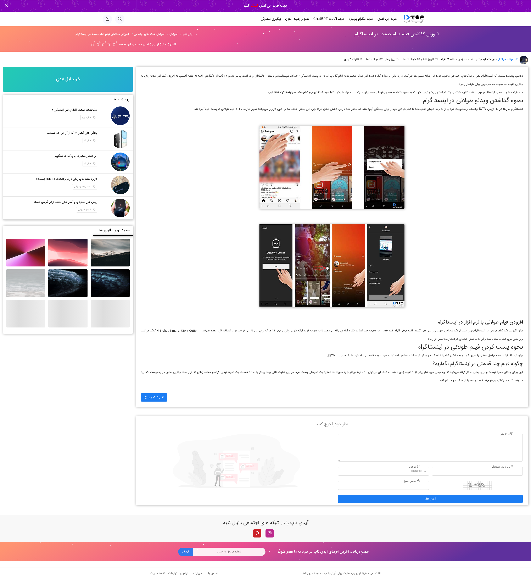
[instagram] (270, 533)
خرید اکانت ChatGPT (329, 19)
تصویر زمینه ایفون (297, 19)
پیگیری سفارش (271, 19)
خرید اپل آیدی (387, 19)
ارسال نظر (430, 498)
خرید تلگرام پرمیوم (361, 19)
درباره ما (196, 573)
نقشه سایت (157, 573)
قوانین (184, 573)
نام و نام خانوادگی (501, 467)
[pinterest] (257, 533)
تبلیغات (172, 573)
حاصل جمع (410, 481)
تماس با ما (211, 573)
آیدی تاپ (330, 573)
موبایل (413, 467)
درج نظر (505, 434)
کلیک (253, 6)
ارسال (185, 551)
